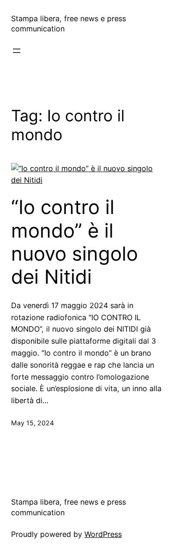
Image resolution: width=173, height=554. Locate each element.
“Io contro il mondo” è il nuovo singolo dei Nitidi (74, 242)
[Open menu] (16, 50)
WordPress (103, 534)
